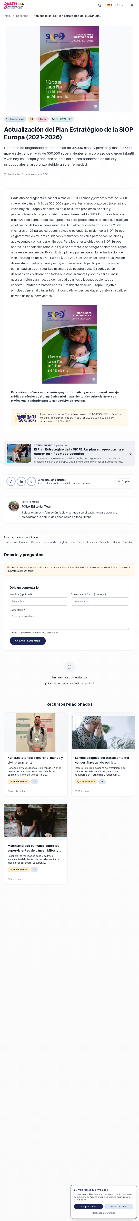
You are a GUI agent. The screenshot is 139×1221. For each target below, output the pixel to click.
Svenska (127, 542)
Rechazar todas (119, 1206)
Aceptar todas (88, 1206)
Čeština (35, 542)
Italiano (116, 542)
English (63, 542)
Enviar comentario (29, 640)
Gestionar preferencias (103, 1213)
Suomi (81, 542)
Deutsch (104, 542)
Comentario (17, 609)
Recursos (22, 15)
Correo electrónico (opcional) (88, 594)
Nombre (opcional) (21, 594)
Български (10, 542)
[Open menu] (132, 5)
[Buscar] (99, 5)
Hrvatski (23, 542)
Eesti (72, 542)
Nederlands (49, 542)
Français (92, 542)
